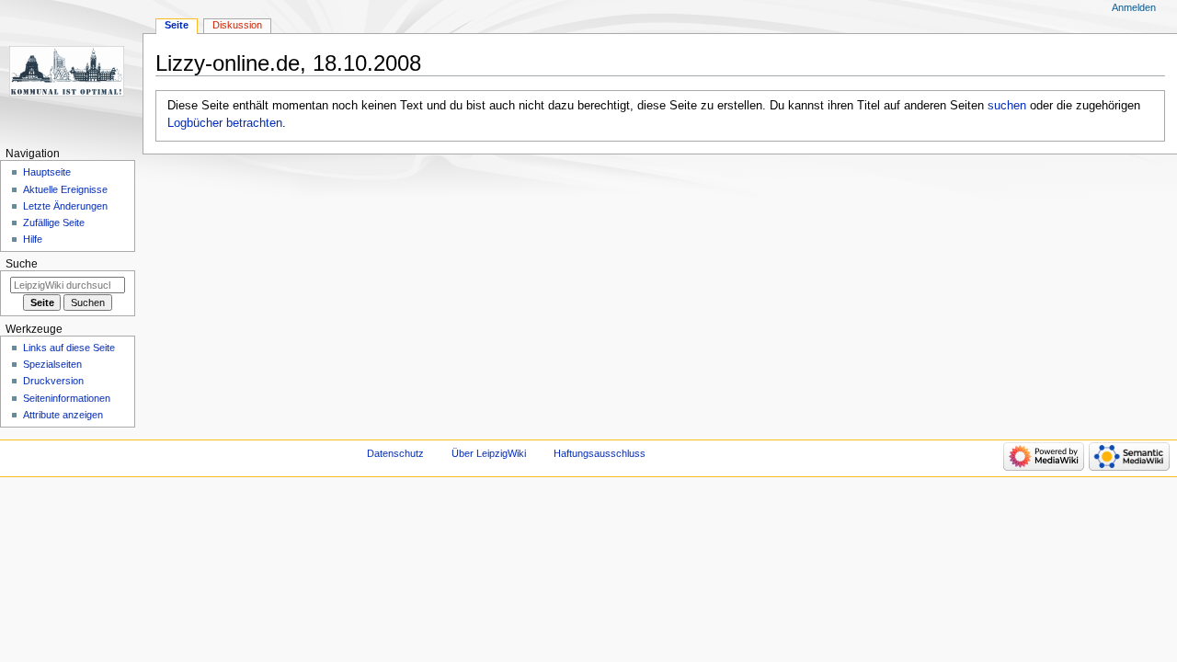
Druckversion (53, 380)
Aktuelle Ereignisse (65, 189)
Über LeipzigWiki (488, 453)
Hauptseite (47, 171)
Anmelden (1134, 7)
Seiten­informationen (66, 398)
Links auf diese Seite (69, 347)
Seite (177, 24)
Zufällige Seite (54, 222)
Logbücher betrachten (224, 123)
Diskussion (237, 24)
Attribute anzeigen (63, 414)
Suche (22, 263)
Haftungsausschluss (600, 453)
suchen (1007, 105)
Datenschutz (395, 453)
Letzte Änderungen (65, 205)
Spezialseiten (52, 364)
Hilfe (32, 239)
